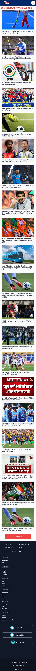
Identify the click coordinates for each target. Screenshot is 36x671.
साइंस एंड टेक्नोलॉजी (7, 620)
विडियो (4, 586)
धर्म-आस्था (4, 608)
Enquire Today (16, 551)
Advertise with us (23, 544)
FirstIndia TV (20, 642)
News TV (5, 561)
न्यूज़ (3, 581)
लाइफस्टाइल (5, 593)
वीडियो (4, 616)
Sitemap (20, 548)
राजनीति (4, 618)
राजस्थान (4, 604)
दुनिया (3, 583)
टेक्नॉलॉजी (4, 574)
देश (3, 563)
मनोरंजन (4, 572)
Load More (18, 536)
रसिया (3, 606)
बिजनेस (4, 570)
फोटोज (4, 595)
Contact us (8, 544)
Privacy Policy (9, 548)
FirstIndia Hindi (20, 628)
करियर (4, 597)
